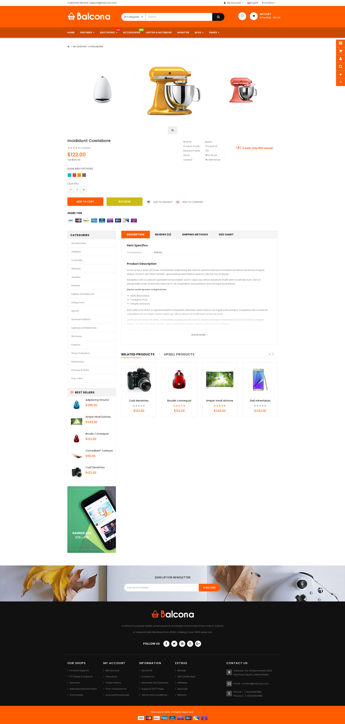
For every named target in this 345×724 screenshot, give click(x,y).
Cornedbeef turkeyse (99, 450)
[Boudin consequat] (76, 438)
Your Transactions (116, 689)
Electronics (77, 361)
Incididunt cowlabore (88, 46)
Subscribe (209, 587)
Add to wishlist (162, 202)
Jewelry (75, 277)
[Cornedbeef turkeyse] (76, 455)
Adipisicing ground (97, 400)
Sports (75, 311)
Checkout (111, 676)
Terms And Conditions (154, 695)
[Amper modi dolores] (76, 421)
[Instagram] (190, 644)
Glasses (76, 268)
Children (76, 251)
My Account (112, 670)
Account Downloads (117, 695)
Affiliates (182, 682)
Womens (76, 336)
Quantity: (73, 183)
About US (147, 670)
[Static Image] (91, 519)
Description (135, 234)
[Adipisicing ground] (76, 405)
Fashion (75, 344)
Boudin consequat (97, 434)
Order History (113, 682)
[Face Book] (166, 644)
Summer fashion (81, 319)
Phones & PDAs (80, 370)
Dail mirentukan (260, 400)
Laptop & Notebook (82, 294)
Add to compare (192, 202)
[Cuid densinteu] (76, 472)
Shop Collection (80, 353)
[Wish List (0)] (242, 16)
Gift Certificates (186, 676)
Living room (78, 302)
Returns (182, 695)
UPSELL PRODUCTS (179, 354)
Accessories (78, 243)
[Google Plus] (198, 644)
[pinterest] (182, 644)
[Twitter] (174, 644)
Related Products (138, 354)
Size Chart (226, 234)
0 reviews (85, 147)
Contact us (148, 676)
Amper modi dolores (98, 417)
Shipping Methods (195, 234)
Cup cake (76, 378)
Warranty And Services (155, 682)
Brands (182, 670)
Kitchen (75, 285)
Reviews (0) (163, 234)
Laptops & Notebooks (83, 328)
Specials (183, 689)
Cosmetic (77, 260)
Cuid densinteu (95, 467)
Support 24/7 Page (153, 689)
